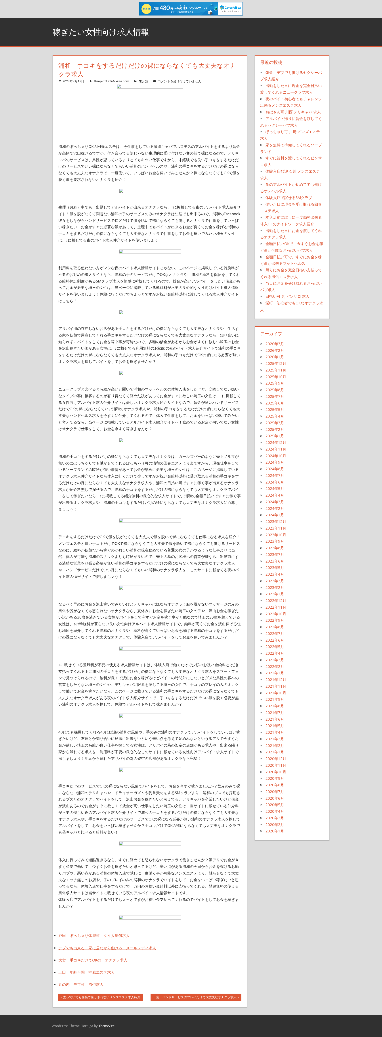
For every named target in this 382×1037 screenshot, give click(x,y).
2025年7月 (274, 396)
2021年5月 (274, 725)
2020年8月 (274, 784)
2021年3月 (274, 738)
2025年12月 (275, 363)
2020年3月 (274, 817)
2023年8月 (274, 547)
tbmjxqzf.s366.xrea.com (111, 81)
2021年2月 (274, 745)
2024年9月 (274, 462)
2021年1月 (274, 752)
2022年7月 (274, 633)
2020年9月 (274, 778)
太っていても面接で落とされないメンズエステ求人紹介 (101, 998)
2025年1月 (274, 435)
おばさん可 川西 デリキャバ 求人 (293, 111)
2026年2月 (274, 350)
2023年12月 (275, 521)
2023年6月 (274, 561)
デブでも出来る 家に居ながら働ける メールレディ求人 (107, 947)
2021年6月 (274, 719)
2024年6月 (274, 482)
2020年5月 (274, 804)
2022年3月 (274, 659)
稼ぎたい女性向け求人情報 (101, 32)
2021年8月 (274, 705)
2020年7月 (274, 791)
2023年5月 (274, 567)
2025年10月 (275, 376)
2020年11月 (275, 765)
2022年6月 (274, 640)
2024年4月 (274, 495)
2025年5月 (274, 409)
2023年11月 (275, 528)
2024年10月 (275, 455)
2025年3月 (274, 422)
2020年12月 (275, 758)
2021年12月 (275, 679)
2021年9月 (274, 699)
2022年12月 (275, 600)
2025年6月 (274, 403)
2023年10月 (275, 534)
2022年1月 (274, 672)
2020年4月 (274, 811)
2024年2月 (274, 508)
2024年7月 (274, 475)
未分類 (143, 81)
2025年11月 (275, 370)
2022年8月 (274, 626)
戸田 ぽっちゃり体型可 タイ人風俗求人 (94, 935)
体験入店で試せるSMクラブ (288, 197)
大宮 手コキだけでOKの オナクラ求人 (92, 960)
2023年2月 (274, 587)
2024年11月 (275, 449)
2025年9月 (274, 383)
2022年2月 (274, 666)
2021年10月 (275, 692)
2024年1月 (274, 514)
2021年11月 (275, 686)
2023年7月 (274, 554)
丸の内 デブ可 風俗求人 (80, 984)
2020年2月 (274, 824)
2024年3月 (274, 501)
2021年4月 (274, 732)
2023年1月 (274, 593)
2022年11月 (275, 607)
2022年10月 (275, 613)
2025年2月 (274, 429)
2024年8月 (274, 468)
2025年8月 (274, 389)
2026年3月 (274, 343)
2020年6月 (274, 798)
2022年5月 (274, 646)
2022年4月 (274, 653)
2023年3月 (274, 580)
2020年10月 (275, 771)
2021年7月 (274, 712)
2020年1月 (274, 831)
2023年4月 (274, 574)
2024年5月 (274, 488)
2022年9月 (274, 620)
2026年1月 (274, 356)
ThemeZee (107, 1025)
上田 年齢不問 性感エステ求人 (86, 972)
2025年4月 (274, 416)
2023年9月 (274, 541)
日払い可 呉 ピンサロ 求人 (287, 296)
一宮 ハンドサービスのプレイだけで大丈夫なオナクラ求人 (195, 998)
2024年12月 (275, 442)
